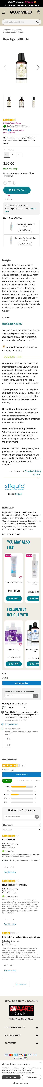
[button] (3, 12)
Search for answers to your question (19, 691)
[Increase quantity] (13, 183)
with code (21, 2)
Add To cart (18, 190)
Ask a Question (9, 133)
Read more (30, 1073)
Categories (7, 29)
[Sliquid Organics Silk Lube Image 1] (21, 67)
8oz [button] (13, 155)
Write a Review (15, 123)
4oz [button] (6, 155)
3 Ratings (6, 123)
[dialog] (21, 1073)
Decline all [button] (31, 1077)
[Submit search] (35, 696)
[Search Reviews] (37, 817)
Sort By (4, 707)
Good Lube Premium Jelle (35, 583)
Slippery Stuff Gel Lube (13, 582)
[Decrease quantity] (4, 183)
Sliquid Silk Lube (14, 649)
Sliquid (18, 494)
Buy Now (13, 598)
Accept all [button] (11, 1077)
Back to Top (20, 984)
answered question (17, 130)
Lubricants (18, 29)
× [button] (40, 1063)
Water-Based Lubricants (14, 32)
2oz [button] (19, 155)
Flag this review (10, 872)
